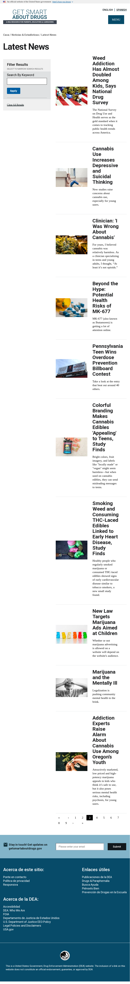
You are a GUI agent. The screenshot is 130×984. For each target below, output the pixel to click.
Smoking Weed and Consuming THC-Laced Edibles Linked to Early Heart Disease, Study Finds (105, 528)
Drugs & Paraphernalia (95, 880)
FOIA (6, 914)
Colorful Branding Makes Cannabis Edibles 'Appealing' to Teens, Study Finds (104, 427)
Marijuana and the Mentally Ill (104, 677)
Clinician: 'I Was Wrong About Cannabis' (105, 229)
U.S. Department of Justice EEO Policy (27, 921)
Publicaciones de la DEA (97, 877)
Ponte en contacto (14, 877)
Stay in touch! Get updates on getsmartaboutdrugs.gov (28, 846)
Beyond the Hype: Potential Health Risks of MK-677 (105, 297)
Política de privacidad (16, 880)
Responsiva (10, 884)
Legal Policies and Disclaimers (22, 925)
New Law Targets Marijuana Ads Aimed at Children (104, 622)
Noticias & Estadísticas (25, 34)
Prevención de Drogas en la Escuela (104, 892)
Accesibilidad (11, 906)
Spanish (121, 9)
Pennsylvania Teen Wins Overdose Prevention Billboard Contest (107, 360)
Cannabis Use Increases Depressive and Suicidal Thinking (105, 165)
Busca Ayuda (90, 884)
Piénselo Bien (90, 888)
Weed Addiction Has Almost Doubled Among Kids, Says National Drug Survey (105, 80)
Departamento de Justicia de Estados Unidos (31, 918)
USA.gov (8, 929)
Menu (116, 19)
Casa (6, 34)
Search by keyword (20, 75)
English (108, 9)
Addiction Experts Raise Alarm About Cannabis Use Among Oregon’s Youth (105, 740)
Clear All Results (15, 104)
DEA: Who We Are (14, 910)
